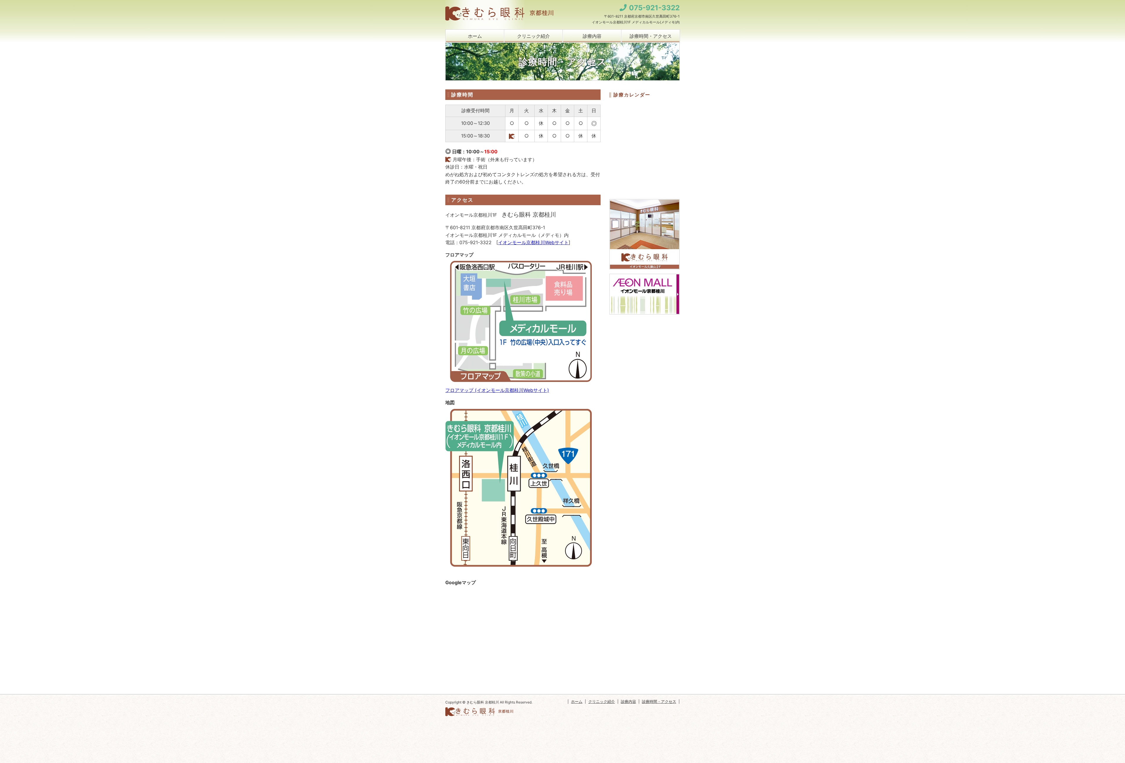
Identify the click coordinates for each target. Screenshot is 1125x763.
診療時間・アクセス (651, 36)
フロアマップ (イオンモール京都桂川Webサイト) (497, 390)
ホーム (475, 36)
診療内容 (592, 36)
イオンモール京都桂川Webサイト (533, 242)
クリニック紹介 (533, 36)
